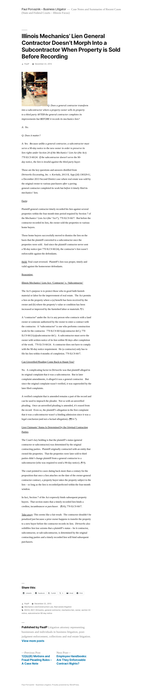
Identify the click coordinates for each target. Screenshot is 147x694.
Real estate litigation (63, 607)
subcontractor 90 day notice (40, 613)
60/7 (32, 610)
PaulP (26, 64)
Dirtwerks (39, 610)
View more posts (33, 641)
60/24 (27, 610)
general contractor (53, 610)
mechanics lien (68, 610)
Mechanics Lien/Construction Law (38, 607)
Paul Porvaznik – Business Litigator (44, 9)
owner (77, 610)
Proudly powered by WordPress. (65, 685)
